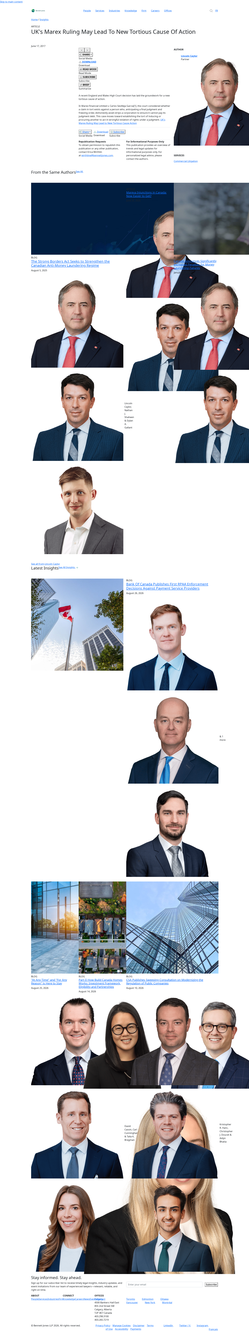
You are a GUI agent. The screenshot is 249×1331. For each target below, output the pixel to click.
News (87, 1299)
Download (102, 131)
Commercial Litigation (186, 161)
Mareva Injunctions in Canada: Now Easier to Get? (146, 194)
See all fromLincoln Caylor (45, 563)
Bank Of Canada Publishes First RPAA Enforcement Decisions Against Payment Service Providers (167, 586)
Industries (114, 10)
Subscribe (118, 131)
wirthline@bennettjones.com (97, 155)
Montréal (167, 1302)
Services (99, 10)
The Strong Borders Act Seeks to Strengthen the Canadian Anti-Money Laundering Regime (70, 263)
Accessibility (121, 1329)
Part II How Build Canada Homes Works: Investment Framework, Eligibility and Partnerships (100, 983)
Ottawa (164, 1299)
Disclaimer (139, 1325)
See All (79, 171)
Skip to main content (11, 1)
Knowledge (131, 10)
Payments (135, 1329)
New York (150, 1302)
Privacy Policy (103, 1325)
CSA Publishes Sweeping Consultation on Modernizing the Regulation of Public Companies (164, 981)
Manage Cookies (122, 1325)
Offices (168, 10)
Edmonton (147, 1299)
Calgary (99, 1299)
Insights (44, 19)
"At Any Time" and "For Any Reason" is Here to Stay (49, 981)
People (87, 10)
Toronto (130, 1299)
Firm (144, 10)
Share (85, 131)
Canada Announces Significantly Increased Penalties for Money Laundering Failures (195, 264)
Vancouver (132, 1302)
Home (34, 19)
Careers (155, 10)
